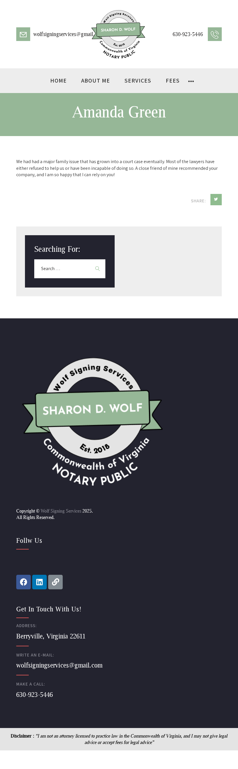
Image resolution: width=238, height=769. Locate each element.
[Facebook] (23, 582)
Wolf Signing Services (61, 510)
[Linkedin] (39, 582)
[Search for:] (69, 268)
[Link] (55, 582)
